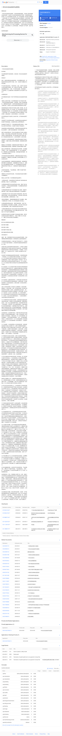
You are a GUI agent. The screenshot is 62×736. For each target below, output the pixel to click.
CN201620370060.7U (7, 630)
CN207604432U (5, 560)
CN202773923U (5, 566)
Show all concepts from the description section (12, 725)
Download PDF (45, 17)
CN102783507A (5, 590)
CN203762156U (5, 572)
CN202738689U (5, 578)
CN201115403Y (5, 581)
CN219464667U (5, 587)
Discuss (41, 61)
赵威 (45, 25)
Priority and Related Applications (52, 57)
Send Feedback (20, 733)
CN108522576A (5, 513)
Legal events (50, 56)
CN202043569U (5, 610)
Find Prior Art (54, 17)
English (49, 23)
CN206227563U (5, 569)
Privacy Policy (43, 733)
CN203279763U (5, 595)
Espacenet (48, 59)
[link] (4, 673)
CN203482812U (5, 607)
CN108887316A (5, 517)
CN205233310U (5, 563)
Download (50, 668)
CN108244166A (5, 510)
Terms (36, 733)
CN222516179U (5, 613)
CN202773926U (5, 593)
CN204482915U (5, 551)
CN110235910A (5, 521)
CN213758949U (5, 604)
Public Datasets (29, 733)
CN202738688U (5, 601)
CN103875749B (5, 554)
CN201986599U (5, 557)
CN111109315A (5, 524)
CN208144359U (5, 598)
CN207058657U (5, 616)
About (13, 733)
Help (49, 733)
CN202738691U (5, 584)
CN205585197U (5, 546)
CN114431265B (5, 575)
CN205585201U (5, 548)
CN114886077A (5, 528)
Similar (43, 19)
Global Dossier (54, 59)
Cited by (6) (44, 56)
